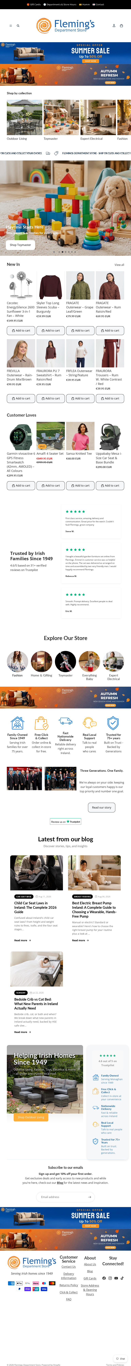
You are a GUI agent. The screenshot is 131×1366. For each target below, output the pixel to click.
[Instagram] (110, 1278)
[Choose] (59, 294)
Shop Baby (17, 245)
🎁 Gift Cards (34, 4)
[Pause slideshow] (54, 252)
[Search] (18, 25)
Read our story (101, 807)
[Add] (30, 294)
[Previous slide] (5, 208)
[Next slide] (120, 120)
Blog (90, 1271)
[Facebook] (104, 1278)
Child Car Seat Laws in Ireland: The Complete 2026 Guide (35, 907)
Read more (20, 940)
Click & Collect (69, 1292)
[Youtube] (116, 1278)
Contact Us (69, 1266)
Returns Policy (69, 1285)
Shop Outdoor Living (31, 1117)
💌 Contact (98, 4)
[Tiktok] (122, 1278)
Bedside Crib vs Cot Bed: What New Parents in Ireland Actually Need (36, 1003)
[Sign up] (89, 1197)
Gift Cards (90, 1278)
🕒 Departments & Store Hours (59, 4)
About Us (90, 1264)
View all (119, 265)
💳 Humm (84, 4)
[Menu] (11, 26)
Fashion (17, 675)
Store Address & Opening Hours (90, 1290)
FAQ (68, 1299)
